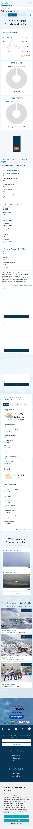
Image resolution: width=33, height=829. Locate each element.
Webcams (20, 15)
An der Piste (16, 776)
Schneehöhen (16, 755)
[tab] (6, 404)
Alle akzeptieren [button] (16, 817)
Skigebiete (16, 758)
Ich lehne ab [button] (16, 820)
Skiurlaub (16, 761)
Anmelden (17, 745)
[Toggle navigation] (30, 3)
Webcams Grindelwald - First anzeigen (20, 546)
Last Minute (16, 773)
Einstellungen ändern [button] (16, 823)
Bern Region (7, 8)
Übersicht (4, 15)
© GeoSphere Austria (26, 529)
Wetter (27, 15)
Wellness (16, 779)
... (1, 8)
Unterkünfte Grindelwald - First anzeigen (19, 606)
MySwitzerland (27, 285)
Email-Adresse (16, 738)
